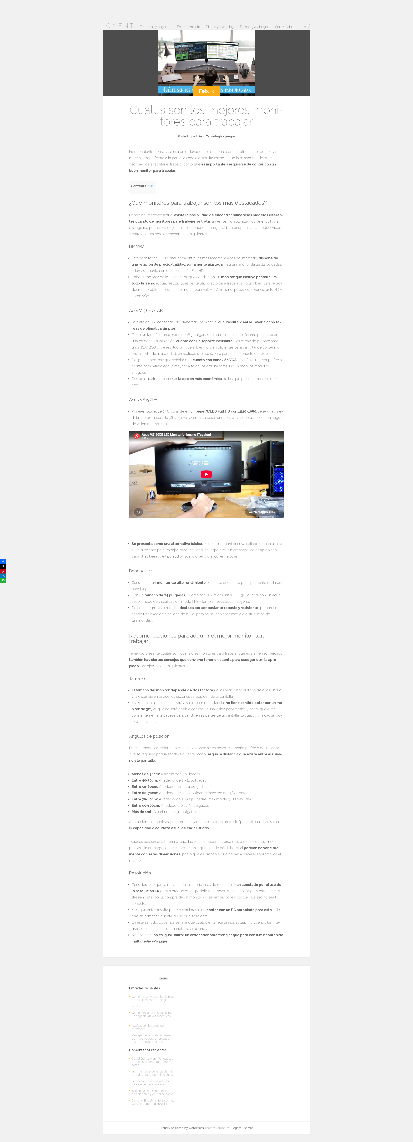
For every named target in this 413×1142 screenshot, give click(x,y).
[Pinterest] (3, 571)
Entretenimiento (188, 27)
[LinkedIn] (3, 575)
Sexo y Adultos (286, 27)
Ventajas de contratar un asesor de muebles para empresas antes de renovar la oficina (152, 1038)
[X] (3, 566)
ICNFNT (119, 25)
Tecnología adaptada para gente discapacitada (151, 1082)
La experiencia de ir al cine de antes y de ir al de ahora (152, 1073)
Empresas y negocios (155, 27)
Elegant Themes (242, 1128)
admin (197, 136)
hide (151, 186)
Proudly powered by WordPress (181, 1128)
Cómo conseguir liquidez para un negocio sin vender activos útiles (151, 1016)
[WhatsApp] (3, 580)
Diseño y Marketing (220, 27)
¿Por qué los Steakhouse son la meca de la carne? (152, 1062)
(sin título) (138, 1006)
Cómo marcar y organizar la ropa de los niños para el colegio (153, 998)
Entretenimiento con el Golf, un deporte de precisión (152, 1102)
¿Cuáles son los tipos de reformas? (148, 1027)
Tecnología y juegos (254, 27)
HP (161, 258)
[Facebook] (3, 561)
